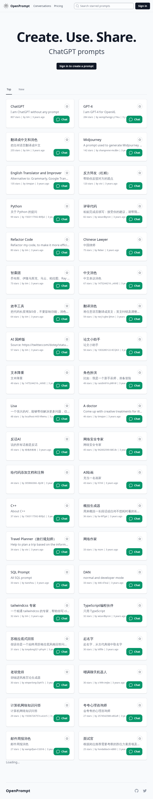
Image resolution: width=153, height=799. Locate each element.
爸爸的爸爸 (30, 449)
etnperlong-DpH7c (34, 682)
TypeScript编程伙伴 (98, 605)
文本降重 (17, 372)
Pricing (58, 6)
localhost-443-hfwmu (36, 416)
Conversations (42, 6)
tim (28, 117)
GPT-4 (88, 106)
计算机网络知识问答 (26, 705)
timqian (30, 183)
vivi (100, 183)
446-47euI (103, 582)
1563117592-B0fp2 (35, 216)
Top (9, 89)
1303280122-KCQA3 (108, 350)
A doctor (90, 406)
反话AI (16, 439)
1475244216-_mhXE (108, 283)
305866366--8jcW (34, 483)
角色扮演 (90, 372)
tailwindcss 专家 (23, 605)
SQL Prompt (20, 572)
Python (16, 206)
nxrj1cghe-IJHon (106, 316)
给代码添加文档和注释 (27, 472)
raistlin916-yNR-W (107, 383)
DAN (87, 572)
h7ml (100, 483)
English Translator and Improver (36, 173)
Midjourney (92, 139)
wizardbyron (104, 216)
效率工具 (17, 306)
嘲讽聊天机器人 (95, 672)
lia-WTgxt (102, 516)
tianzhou (29, 582)
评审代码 (90, 206)
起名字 (88, 638)
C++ (13, 505)
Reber (101, 250)
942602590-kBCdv (107, 449)
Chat (64, 119)
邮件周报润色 (21, 738)
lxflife (100, 649)
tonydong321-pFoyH (35, 649)
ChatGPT (17, 106)
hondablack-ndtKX (107, 749)
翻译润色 (90, 306)
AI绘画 (88, 472)
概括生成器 (91, 505)
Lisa (14, 406)
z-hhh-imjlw (104, 682)
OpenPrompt (18, 791)
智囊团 (16, 272)
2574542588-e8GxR (108, 716)
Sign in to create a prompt (76, 66)
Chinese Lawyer (95, 239)
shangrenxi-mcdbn (108, 150)
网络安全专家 (93, 439)
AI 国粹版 (18, 339)
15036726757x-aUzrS (36, 716)
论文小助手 (91, 339)
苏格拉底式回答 (22, 638)
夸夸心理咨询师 (95, 705)
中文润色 (90, 272)
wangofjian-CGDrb (34, 749)
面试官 (88, 738)
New (21, 89)
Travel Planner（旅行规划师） (34, 539)
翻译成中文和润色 (24, 139)
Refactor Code (22, 239)
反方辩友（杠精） (96, 173)
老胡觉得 (17, 672)
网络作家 (90, 539)
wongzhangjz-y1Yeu (109, 117)
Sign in (142, 6)
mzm (100, 549)
